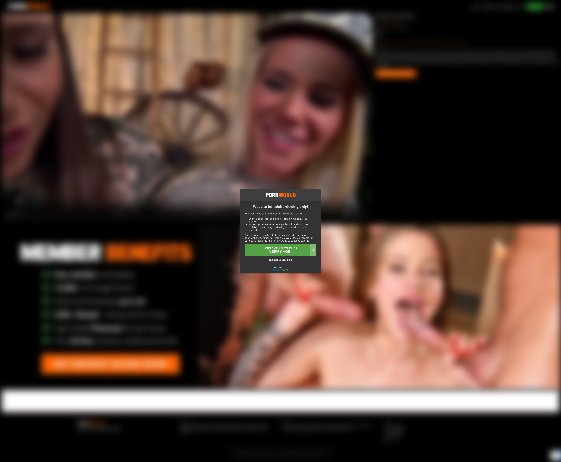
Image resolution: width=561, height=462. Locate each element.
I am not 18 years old (280, 260)
